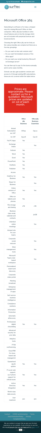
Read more (35, 427)
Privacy (28, 416)
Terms (32, 414)
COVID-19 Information (20, 414)
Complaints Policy (19, 419)
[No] (39, 427)
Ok (20, 430)
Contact (7, 414)
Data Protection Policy (15, 416)
